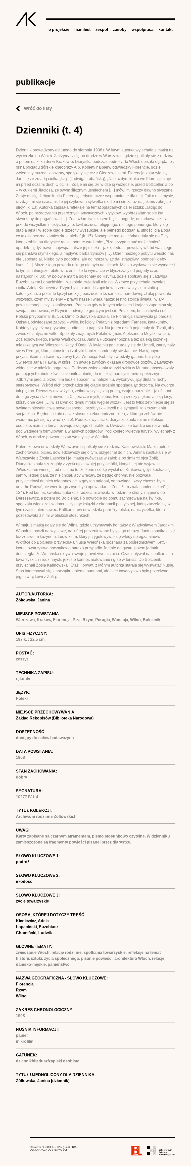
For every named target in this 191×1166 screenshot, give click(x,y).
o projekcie (58, 29)
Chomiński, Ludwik (34, 933)
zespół (102, 29)
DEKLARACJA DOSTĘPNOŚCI (48, 1149)
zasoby (120, 29)
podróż (22, 862)
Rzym (21, 990)
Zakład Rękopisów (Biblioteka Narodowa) (55, 718)
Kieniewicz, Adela (32, 921)
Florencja (25, 984)
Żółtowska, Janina (33, 600)
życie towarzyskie (32, 901)
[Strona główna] (26, 19)
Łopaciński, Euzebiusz (37, 927)
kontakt (165, 29)
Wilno (21, 996)
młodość (24, 881)
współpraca (142, 29)
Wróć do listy (38, 108)
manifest (82, 29)
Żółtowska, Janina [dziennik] (42, 1081)
